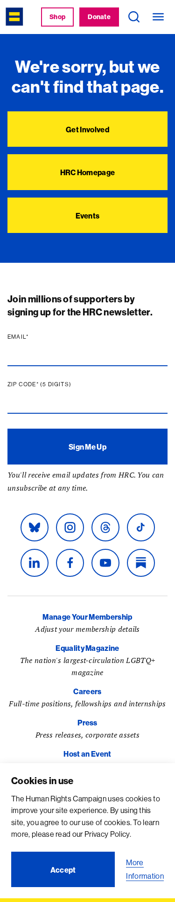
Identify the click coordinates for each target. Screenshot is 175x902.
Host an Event (87, 753)
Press (87, 722)
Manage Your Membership (87, 617)
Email (35, 337)
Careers (87, 691)
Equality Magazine (87, 648)
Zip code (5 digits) (57, 384)
